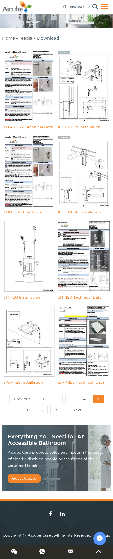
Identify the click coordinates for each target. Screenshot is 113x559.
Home (8, 38)
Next (76, 410)
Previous (22, 399)
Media (25, 38)
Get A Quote (24, 478)
